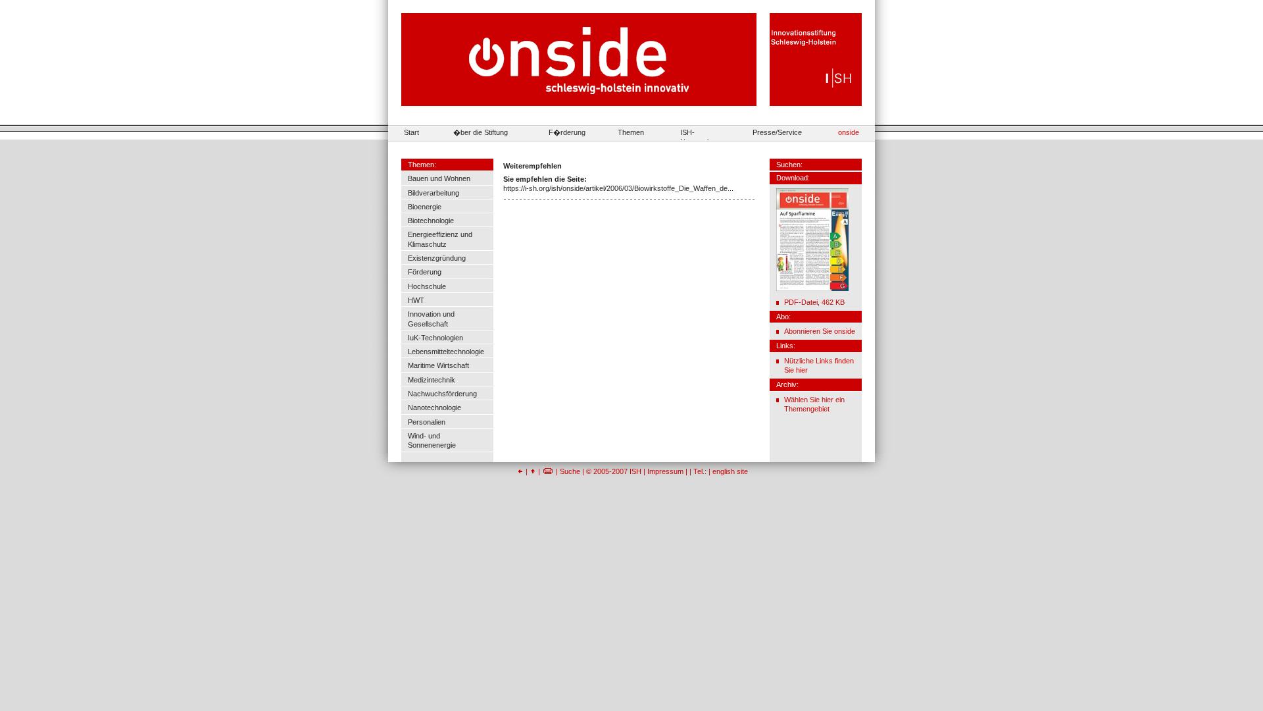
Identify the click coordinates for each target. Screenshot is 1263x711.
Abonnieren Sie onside (819, 331)
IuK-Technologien (435, 338)
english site (730, 471)
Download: (793, 178)
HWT (416, 300)
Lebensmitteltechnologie (446, 352)
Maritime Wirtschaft (438, 365)
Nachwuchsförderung (442, 394)
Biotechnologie (431, 220)
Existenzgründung (437, 258)
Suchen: (789, 165)
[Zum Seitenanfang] (533, 471)
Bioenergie (424, 207)
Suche (570, 471)
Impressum (665, 471)
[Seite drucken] (548, 471)
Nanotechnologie (434, 407)
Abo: (783, 317)
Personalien (426, 422)
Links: (785, 346)
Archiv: (787, 384)
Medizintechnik (431, 380)
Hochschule (427, 286)
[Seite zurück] (520, 471)
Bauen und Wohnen (439, 178)
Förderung (424, 272)
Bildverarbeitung (433, 193)
